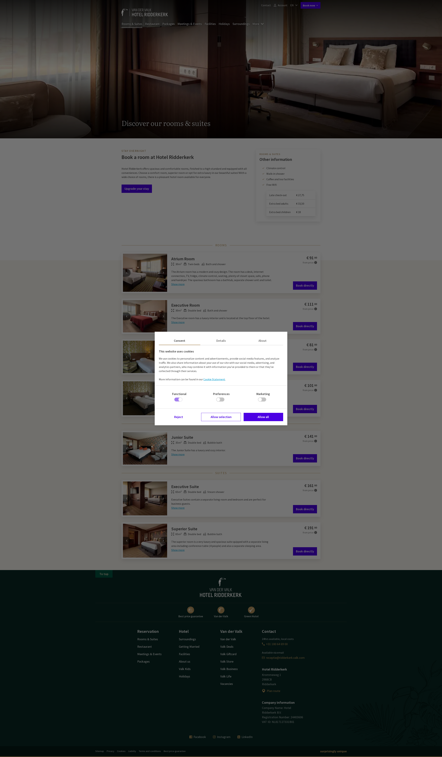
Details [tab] (221, 341)
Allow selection (221, 417)
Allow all (263, 417)
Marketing (263, 394)
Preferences (221, 394)
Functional (179, 394)
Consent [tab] (179, 341)
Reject (178, 417)
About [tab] (262, 341)
